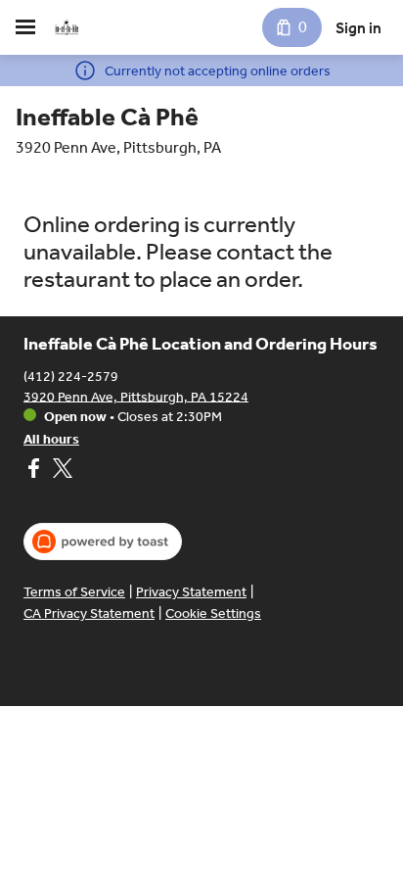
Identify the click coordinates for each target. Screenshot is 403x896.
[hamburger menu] (25, 27)
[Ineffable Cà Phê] (66, 27)
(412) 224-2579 (70, 375)
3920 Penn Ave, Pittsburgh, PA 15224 (135, 396)
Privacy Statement (191, 592)
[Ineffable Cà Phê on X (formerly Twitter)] (60, 471)
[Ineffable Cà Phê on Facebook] (35, 471)
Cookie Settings (213, 613)
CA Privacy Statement (89, 613)
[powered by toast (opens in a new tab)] (102, 541)
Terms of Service (74, 592)
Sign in (358, 28)
